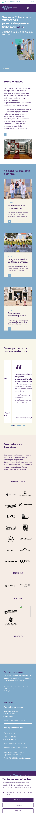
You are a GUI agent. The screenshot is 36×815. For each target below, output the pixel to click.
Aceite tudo (18, 800)
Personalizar (18, 805)
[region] (18, 795)
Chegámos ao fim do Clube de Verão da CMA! (18, 262)
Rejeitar (18, 811)
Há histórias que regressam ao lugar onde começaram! (16, 209)
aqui (20, 26)
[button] (11, 425)
